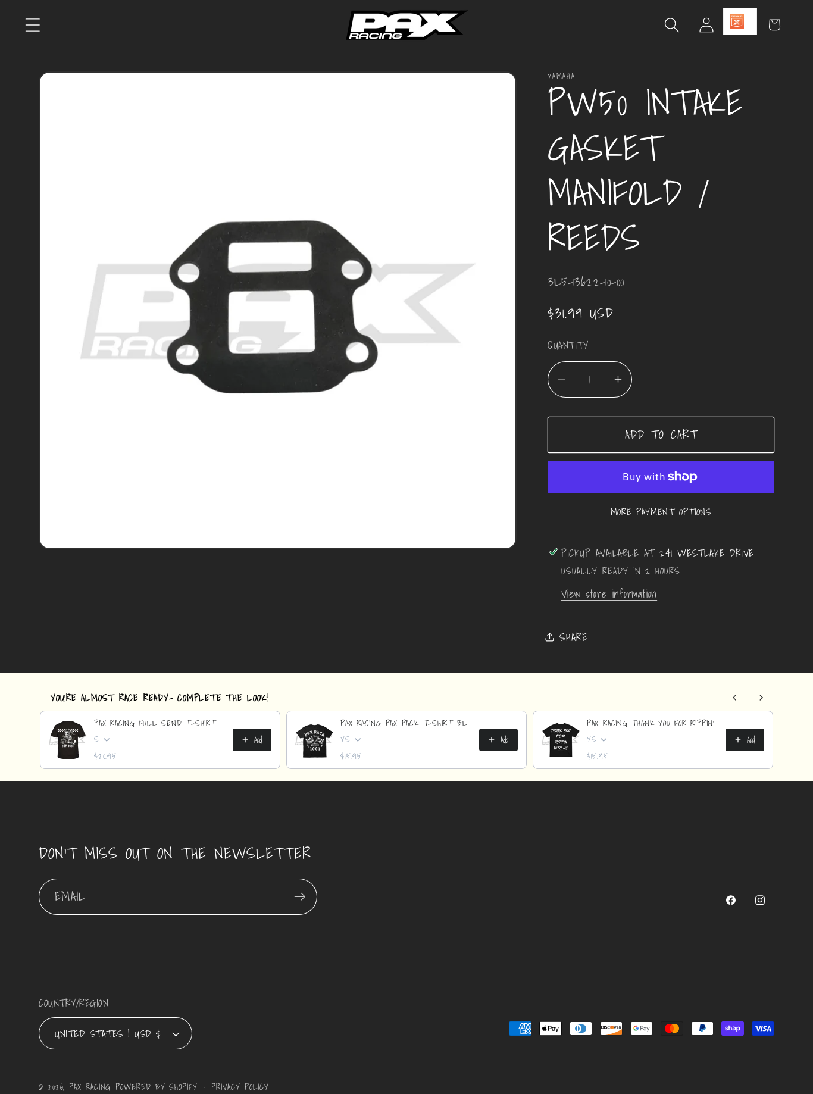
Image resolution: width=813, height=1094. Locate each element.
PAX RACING (90, 1086)
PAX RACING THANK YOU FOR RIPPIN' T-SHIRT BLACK (652, 723)
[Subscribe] (300, 897)
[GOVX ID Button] (740, 21)
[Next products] (761, 697)
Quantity (568, 345)
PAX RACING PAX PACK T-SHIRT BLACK (406, 723)
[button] (32, 25)
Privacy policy (240, 1086)
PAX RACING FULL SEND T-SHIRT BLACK (160, 723)
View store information (609, 593)
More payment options (661, 511)
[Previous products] (735, 697)
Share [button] (573, 636)
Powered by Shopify (156, 1086)
